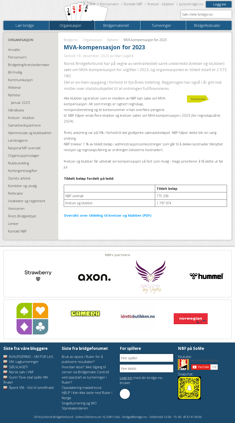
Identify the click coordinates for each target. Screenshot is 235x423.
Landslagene (18, 140)
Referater (15, 193)
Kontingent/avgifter (22, 170)
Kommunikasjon (20, 79)
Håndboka (16, 110)
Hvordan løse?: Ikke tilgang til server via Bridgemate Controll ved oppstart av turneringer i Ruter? (85, 375)
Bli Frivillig (15, 72)
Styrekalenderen (75, 408)
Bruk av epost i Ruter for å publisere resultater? (82, 359)
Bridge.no (71, 40)
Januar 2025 (20, 102)
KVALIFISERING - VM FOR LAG (30, 356)
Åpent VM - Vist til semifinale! (31, 387)
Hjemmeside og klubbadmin (29, 132)
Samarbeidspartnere (24, 125)
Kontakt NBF (133, 4)
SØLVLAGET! (18, 367)
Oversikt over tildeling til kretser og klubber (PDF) (107, 215)
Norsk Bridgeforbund (33, 10)
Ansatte (89, 4)
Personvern (109, 4)
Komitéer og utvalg (22, 185)
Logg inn (219, 4)
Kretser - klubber (161, 4)
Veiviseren (16, 208)
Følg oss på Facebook (125, 394)
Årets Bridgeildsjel (22, 216)
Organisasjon (92, 40)
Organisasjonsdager (23, 155)
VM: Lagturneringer (23, 361)
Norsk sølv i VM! (20, 372)
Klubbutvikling (18, 163)
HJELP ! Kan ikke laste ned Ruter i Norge (87, 395)
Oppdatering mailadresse (82, 387)
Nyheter (113, 40)
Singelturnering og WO (79, 403)
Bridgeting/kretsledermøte (28, 64)
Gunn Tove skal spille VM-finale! (26, 380)
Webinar (14, 87)
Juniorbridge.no (191, 4)
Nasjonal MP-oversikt (24, 148)
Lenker (13, 223)
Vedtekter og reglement (26, 201)
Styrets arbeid (19, 178)
